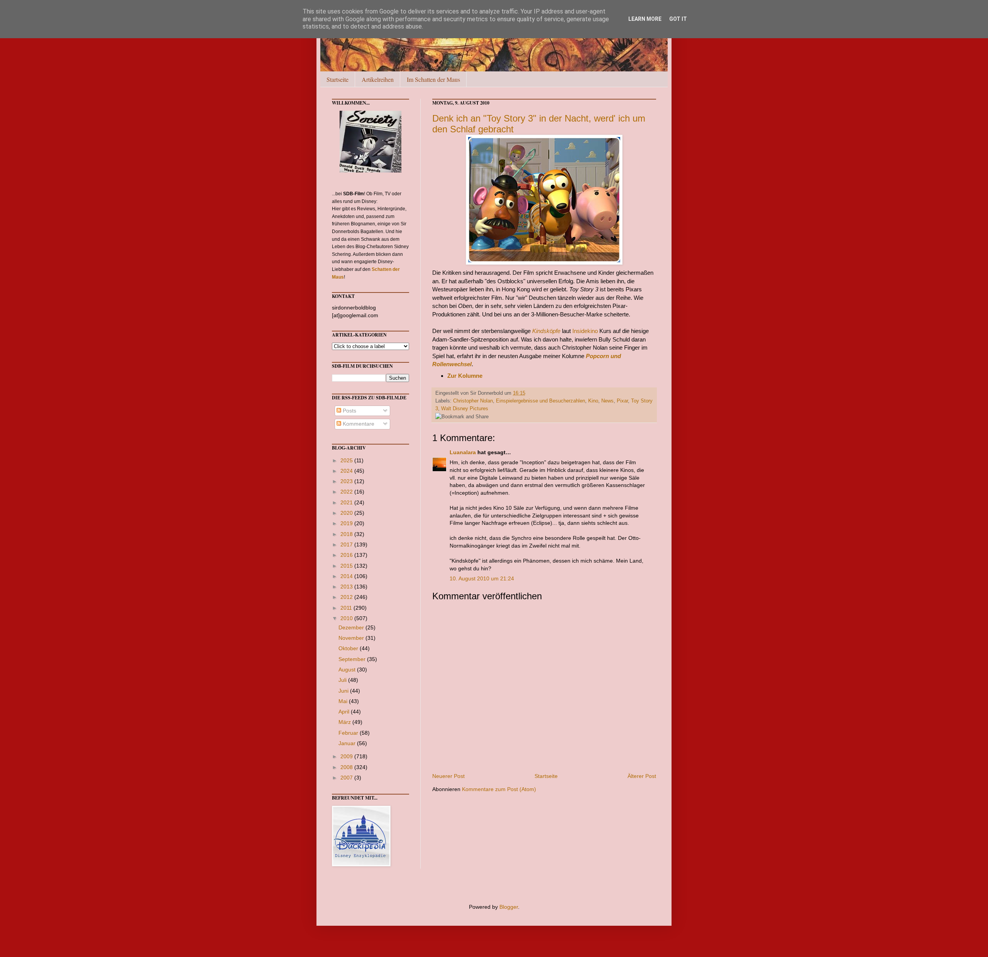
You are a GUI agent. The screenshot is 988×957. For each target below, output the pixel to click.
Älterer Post (642, 776)
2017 (347, 544)
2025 (347, 460)
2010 (347, 618)
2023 (347, 481)
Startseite (338, 79)
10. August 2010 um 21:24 (482, 578)
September (352, 659)
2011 (347, 608)
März (345, 722)
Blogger (508, 907)
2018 (347, 534)
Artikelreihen (378, 79)
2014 (347, 576)
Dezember (351, 627)
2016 (347, 555)
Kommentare (357, 424)
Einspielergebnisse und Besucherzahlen (540, 401)
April (344, 711)
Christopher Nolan (473, 401)
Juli (343, 680)
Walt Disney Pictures (464, 408)
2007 (347, 777)
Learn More (644, 19)
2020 (347, 513)
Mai (343, 701)
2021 (347, 502)
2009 (347, 756)
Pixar (622, 401)
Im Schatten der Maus (433, 79)
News (607, 401)
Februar (349, 733)
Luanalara (463, 452)
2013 (347, 586)
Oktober (349, 648)
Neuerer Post (448, 776)
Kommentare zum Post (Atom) (499, 789)
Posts (348, 410)
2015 (347, 566)
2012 (347, 597)
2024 (347, 471)
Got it (678, 19)
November (351, 638)
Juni (344, 691)
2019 (347, 523)
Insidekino (585, 331)
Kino (593, 401)
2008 (347, 767)
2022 (347, 492)
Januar (347, 743)
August (347, 669)
